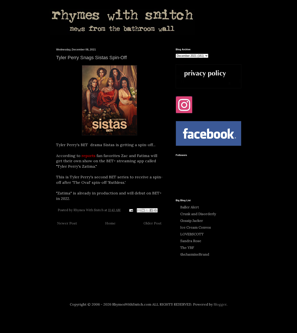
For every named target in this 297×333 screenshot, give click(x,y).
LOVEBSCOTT (192, 234)
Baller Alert (189, 207)
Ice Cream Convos (195, 227)
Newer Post (67, 223)
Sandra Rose (190, 241)
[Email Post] (131, 210)
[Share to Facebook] (151, 210)
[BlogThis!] (143, 210)
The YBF (187, 247)
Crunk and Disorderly (198, 214)
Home (110, 223)
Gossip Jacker (191, 220)
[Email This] (139, 210)
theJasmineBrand (194, 254)
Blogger (220, 304)
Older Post (152, 223)
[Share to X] (147, 210)
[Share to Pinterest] (155, 210)
